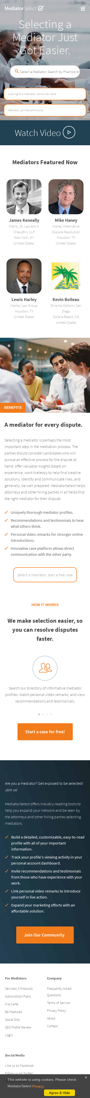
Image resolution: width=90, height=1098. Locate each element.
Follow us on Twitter (19, 1073)
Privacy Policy (56, 1010)
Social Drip (12, 1019)
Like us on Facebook (19, 1065)
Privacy (38, 1086)
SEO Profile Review (18, 1027)
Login (9, 1035)
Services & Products (19, 988)
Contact (52, 1026)
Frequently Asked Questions (59, 991)
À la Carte (11, 1004)
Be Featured (13, 1012)
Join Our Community (44, 935)
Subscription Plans (18, 996)
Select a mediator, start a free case (45, 574)
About (51, 1018)
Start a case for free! (45, 731)
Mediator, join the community (26, 110)
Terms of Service (58, 1002)
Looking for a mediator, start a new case (32, 94)
